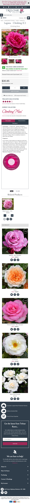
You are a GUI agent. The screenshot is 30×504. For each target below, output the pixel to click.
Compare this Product (21, 95)
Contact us (14, 462)
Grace (15, 290)
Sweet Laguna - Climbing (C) (8, 211)
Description (8, 120)
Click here (19, 70)
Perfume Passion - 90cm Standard (15, 324)
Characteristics (21, 120)
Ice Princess (15, 359)
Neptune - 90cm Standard (15, 255)
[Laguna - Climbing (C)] (15, 42)
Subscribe (15, 443)
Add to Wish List (9, 95)
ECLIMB (18, 191)
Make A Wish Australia (15, 394)
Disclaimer (15, 123)
